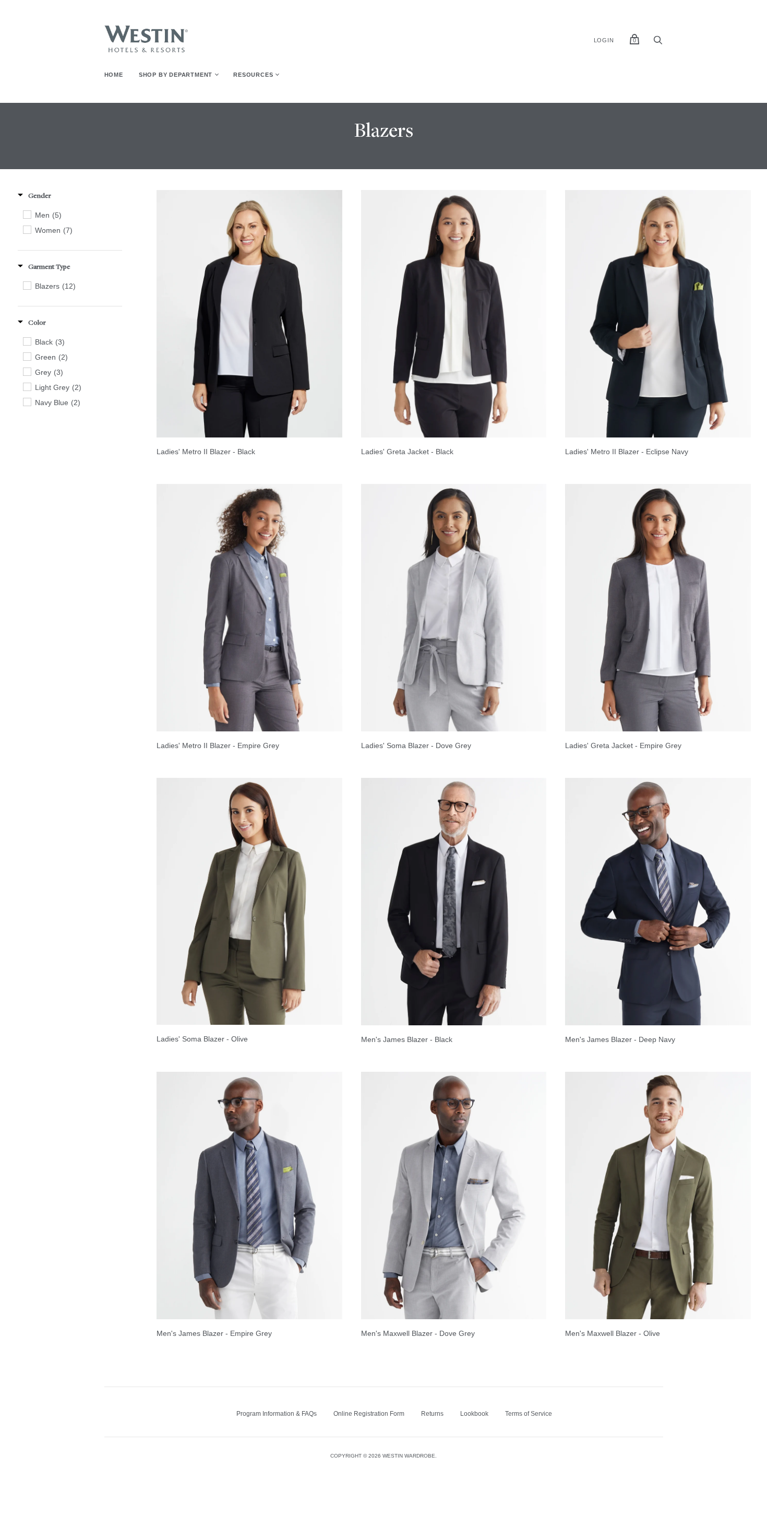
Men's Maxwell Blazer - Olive (612, 1333)
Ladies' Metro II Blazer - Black (206, 451)
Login (604, 40)
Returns (432, 1413)
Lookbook (474, 1413)
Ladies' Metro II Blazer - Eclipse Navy (626, 451)
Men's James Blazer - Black (406, 1039)
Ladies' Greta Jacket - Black (407, 451)
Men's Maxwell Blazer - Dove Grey (418, 1333)
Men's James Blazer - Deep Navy (620, 1039)
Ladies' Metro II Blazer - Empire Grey (218, 745)
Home (113, 75)
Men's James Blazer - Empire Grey (214, 1333)
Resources (253, 75)
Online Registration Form (368, 1413)
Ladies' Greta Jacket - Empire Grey (623, 745)
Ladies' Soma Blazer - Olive (202, 1039)
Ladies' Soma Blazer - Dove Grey (416, 745)
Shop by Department (175, 75)
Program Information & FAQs (276, 1413)
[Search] (658, 43)
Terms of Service (528, 1413)
